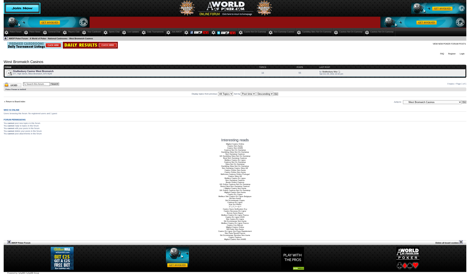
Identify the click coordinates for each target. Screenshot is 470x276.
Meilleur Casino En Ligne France (235, 215)
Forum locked (10, 83)
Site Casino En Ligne (235, 219)
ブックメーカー (235, 207)
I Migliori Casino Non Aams (235, 188)
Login (462, 54)
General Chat (54, 32)
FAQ (442, 54)
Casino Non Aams (235, 146)
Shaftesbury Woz (330, 72)
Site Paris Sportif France (235, 233)
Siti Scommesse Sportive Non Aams (235, 235)
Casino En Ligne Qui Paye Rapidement (235, 231)
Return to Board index (15, 101)
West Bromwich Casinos (81, 38)
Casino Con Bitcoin (235, 225)
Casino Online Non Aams (235, 170)
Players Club (73, 32)
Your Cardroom (94, 32)
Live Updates (133, 32)
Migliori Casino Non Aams (235, 192)
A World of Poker (38, 38)
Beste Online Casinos (235, 182)
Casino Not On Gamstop (255, 32)
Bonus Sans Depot (235, 213)
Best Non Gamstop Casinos (235, 158)
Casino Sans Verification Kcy (235, 209)
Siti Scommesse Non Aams (235, 221)
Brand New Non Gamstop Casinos (235, 186)
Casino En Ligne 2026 (235, 217)
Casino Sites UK (235, 176)
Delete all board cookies (447, 243)
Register (452, 54)
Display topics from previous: (205, 94)
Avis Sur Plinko (235, 204)
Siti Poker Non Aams (235, 229)
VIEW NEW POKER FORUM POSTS (449, 44)
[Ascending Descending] (267, 94)
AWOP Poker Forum (18, 38)
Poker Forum (15, 32)
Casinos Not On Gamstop (350, 32)
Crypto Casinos (235, 237)
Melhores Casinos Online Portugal (235, 174)
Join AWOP (177, 32)
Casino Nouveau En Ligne (235, 211)
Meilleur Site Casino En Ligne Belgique (235, 196)
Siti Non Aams (235, 198)
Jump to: (398, 102)
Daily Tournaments (155, 32)
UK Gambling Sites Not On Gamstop (235, 156)
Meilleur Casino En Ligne (235, 160)
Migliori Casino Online (235, 144)
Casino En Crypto (235, 194)
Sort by (237, 94)
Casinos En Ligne (235, 202)
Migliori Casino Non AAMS (235, 239)
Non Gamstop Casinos (284, 32)
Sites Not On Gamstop (235, 164)
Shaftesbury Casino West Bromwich (33, 71)
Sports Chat (114, 32)
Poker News (34, 32)
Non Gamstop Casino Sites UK (235, 168)
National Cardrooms (57, 38)
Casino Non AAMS (235, 148)
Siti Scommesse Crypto (235, 200)
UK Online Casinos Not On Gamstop (235, 184)
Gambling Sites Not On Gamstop (316, 32)
